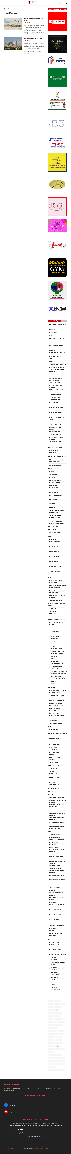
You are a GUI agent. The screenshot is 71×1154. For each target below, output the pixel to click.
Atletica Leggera (56, 634)
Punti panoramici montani (56, 715)
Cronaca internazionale (56, 345)
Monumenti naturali (55, 554)
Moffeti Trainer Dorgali (56, 619)
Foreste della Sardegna (56, 705)
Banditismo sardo (54, 837)
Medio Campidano (56, 974)
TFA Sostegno (53, 741)
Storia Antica (53, 907)
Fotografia (52, 931)
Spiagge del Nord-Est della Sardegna (57, 801)
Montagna (51, 687)
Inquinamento (55, 661)
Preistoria (52, 902)
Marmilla (54, 972)
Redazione (27, 22)
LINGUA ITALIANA (53, 530)
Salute (51, 760)
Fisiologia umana (54, 752)
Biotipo (53, 641)
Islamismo (60, 1031)
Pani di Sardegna (54, 490)
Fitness (53, 646)
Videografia (53, 936)
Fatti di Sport (53, 350)
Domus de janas (58, 1019)
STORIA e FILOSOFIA (54, 887)
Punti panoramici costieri (57, 595)
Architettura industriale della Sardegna (57, 379)
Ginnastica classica (57, 649)
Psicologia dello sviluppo (59, 671)
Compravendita (53, 450)
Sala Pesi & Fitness (56, 676)
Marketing (52, 453)
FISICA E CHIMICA (53, 468)
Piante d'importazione (57, 695)
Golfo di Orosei (52, 1031)
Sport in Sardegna (55, 431)
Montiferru (54, 979)
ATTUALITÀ (51, 335)
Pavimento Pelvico (56, 666)
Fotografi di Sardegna (56, 407)
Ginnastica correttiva (58, 651)
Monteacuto (55, 977)
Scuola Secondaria (53, 1061)
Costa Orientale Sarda (54, 1016)
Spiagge (50, 795)
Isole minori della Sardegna (57, 585)
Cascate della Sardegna (56, 700)
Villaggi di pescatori (55, 600)
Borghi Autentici (54, 944)
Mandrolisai (54, 969)
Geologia (52, 771)
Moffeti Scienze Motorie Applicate (56, 623)
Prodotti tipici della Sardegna (55, 503)
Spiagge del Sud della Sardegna (56, 810)
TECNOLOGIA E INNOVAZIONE (57, 923)
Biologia (51, 780)
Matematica (51, 1037)
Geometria (52, 611)
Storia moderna (54, 919)
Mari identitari (53, 592)
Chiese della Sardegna (56, 392)
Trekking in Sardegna (55, 723)
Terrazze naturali (54, 720)
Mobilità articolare (57, 663)
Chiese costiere (56, 397)
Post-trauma (55, 668)
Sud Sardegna (52, 1067)
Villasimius (61, 1070)
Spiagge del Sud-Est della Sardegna (57, 814)
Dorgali (50, 1022)
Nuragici (57, 1046)
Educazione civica (54, 461)
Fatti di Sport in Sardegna (57, 353)
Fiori (55, 1022)
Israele (50, 1034)
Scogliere (52, 597)
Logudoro (54, 967)
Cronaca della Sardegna (57, 338)
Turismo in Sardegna (55, 444)
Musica (50, 726)
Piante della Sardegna (58, 698)
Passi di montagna (54, 713)
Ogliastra (54, 984)
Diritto (51, 459)
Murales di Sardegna (55, 412)
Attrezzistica (55, 636)
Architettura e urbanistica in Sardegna (57, 375)
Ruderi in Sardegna (55, 566)
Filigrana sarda (56, 424)
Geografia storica (55, 517)
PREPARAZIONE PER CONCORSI (57, 733)
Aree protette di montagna (57, 690)
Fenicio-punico (53, 847)
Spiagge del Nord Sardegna (57, 798)
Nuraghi (50, 1046)
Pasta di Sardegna (54, 492)
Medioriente (51, 1040)
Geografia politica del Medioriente (33, 38)
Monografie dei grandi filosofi (56, 898)
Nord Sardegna (52, 1043)
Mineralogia (53, 773)
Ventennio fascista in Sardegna (55, 883)
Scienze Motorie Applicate (59, 678)
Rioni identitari (53, 564)
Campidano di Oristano (58, 962)
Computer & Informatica (56, 926)
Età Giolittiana (53, 842)
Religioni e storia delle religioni (56, 329)
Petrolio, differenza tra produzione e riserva (34, 19)
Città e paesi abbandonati (57, 952)
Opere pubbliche (54, 559)
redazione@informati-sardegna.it (41, 1148)
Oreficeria (52, 422)
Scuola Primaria (60, 1058)
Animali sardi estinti (55, 835)
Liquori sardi (53, 485)
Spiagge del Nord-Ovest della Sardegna (56, 805)
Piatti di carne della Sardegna (55, 496)
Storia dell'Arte (54, 332)
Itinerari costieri (54, 587)
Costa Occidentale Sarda (54, 1013)
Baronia (50, 1004)
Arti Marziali (55, 631)
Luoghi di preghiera (55, 549)
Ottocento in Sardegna (56, 856)
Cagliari (50, 1007)
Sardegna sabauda (55, 868)
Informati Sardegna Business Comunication (56, 522)
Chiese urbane (55, 400)
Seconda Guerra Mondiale (57, 904)
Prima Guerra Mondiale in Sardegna (57, 862)
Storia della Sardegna (59, 1064)
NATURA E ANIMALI (53, 730)
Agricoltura (53, 768)
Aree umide (52, 539)
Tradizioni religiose (55, 441)
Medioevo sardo (54, 854)
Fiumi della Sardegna (55, 703)
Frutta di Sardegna (55, 480)
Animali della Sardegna (56, 367)
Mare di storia (53, 590)
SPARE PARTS (52, 791)
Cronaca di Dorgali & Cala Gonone (57, 342)
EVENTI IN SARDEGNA (54, 465)
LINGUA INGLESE (53, 526)
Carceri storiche (54, 541)
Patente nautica (54, 738)
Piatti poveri (53, 499)
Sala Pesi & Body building (58, 673)
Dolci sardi (52, 477)
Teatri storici (53, 574)
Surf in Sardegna (56, 434)
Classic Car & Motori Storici (55, 357)
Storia (50, 832)
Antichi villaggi (54, 942)
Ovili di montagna (54, 710)
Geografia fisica (54, 512)
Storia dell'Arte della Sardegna (56, 438)
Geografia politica (55, 515)
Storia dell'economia (55, 914)
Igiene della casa (54, 757)
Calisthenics (55, 644)
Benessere (54, 639)
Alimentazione (53, 747)
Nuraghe (60, 1043)
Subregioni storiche (55, 571)
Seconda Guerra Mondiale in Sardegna (58, 871)
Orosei (62, 1049)
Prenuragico (53, 859)
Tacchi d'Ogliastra (55, 718)
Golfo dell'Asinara (52, 1028)
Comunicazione (53, 928)
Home (5, 8)
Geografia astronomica (56, 510)
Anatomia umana (54, 750)
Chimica (51, 471)
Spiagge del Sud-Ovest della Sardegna (57, 818)
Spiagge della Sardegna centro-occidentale (56, 823)
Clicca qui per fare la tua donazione (35, 1136)
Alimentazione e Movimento (55, 628)
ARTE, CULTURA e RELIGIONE (57, 325)
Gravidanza (54, 656)
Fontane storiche (54, 405)
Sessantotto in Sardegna (57, 879)
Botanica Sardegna (55, 692)
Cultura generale (54, 736)
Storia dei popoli (54, 912)
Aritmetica (52, 608)
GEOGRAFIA (51, 507)
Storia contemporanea (56, 909)
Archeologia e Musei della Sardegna (57, 370)
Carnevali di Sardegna (56, 389)
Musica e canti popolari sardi (56, 418)
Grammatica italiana (55, 533)
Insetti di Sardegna (55, 708)
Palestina (50, 1052)
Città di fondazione (55, 949)
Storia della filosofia (56, 917)
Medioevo (52, 895)
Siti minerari (53, 569)
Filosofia (52, 890)
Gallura (53, 964)
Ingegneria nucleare (55, 933)
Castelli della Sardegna (56, 839)
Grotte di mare (53, 582)
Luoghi (50, 536)
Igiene (53, 659)
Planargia (54, 987)
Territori (51, 939)
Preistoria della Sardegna (54, 1055)
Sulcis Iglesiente (56, 989)
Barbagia (54, 960)
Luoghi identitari (54, 551)
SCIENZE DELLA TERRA (55, 766)
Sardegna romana (54, 866)
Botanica (52, 782)
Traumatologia (53, 762)
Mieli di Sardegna (54, 487)
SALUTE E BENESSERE (54, 744)
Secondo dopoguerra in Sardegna (56, 876)
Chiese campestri (56, 395)
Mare (49, 577)
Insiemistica (52, 613)
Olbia (56, 1049)
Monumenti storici (54, 556)
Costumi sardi (53, 402)
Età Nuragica (53, 844)
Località (56, 1034)
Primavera (51, 1058)
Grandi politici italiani (56, 892)
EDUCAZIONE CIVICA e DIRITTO (57, 456)
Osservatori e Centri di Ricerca (56, 428)
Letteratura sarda (55, 410)
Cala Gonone (58, 1007)
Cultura (50, 362)
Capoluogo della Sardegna (57, 947)
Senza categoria (53, 788)
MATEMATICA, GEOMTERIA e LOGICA (56, 605)
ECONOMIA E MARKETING (55, 447)
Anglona (53, 957)
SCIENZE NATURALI (53, 777)
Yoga (52, 683)
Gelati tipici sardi (54, 482)
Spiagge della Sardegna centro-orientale (56, 827)
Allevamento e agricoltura (57, 364)
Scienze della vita (54, 785)
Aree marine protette (55, 580)
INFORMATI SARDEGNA (17, 1148)
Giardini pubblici (54, 546)
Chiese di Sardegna (53, 1010)
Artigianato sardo (55, 383)
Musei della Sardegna (56, 415)
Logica (51, 616)
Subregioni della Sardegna (57, 954)
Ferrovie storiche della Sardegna (56, 850)
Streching (54, 681)
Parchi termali (53, 561)
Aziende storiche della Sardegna (56, 386)
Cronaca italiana (54, 348)
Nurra (53, 982)
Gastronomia (52, 475)
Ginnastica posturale (57, 654)
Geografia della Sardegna (57, 544)
